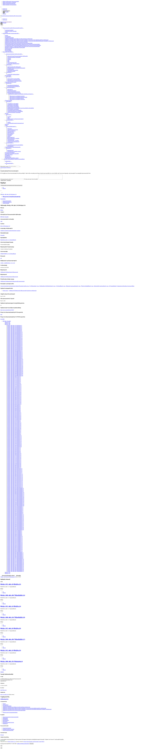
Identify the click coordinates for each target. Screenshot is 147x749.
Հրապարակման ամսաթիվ (13, 57)
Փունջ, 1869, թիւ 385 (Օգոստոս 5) (14, 470)
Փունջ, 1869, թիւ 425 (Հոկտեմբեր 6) (15, 510)
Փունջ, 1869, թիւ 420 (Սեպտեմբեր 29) (15, 504)
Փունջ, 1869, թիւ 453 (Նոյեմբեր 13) (15, 539)
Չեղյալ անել (3, 180)
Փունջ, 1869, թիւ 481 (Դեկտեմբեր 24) (15, 566)
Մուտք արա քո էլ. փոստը (6, 179)
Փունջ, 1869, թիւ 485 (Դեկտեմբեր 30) (15, 570)
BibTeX (4, 188)
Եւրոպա (129, 286)
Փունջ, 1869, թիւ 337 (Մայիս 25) (14, 425)
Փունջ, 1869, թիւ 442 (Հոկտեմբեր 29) (15, 528)
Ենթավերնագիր (11, 71)
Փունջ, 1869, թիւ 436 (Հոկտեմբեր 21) (15, 522)
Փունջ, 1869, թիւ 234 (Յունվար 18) (14, 338)
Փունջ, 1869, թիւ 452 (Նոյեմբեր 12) (15, 538)
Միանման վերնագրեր (12, 70)
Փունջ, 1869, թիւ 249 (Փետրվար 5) (15, 354)
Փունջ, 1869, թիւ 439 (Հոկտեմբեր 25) (15, 525)
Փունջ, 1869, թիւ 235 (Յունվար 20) (14, 339)
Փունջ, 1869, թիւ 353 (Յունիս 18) (14, 441)
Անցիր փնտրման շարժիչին (9, 2)
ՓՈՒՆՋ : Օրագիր (4, 216)
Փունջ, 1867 (7, 322)
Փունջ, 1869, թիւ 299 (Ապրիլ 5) (14, 409)
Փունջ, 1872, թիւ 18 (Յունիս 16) (10, 584)
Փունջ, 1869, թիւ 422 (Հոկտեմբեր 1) (15, 506)
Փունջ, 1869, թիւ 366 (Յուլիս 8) (14, 451)
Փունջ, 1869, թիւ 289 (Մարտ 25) (14, 398)
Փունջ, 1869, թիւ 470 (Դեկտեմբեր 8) (15, 558)
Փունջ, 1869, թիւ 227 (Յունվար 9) (14, 330)
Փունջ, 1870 (7, 572)
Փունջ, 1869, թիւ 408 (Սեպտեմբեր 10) (15, 492)
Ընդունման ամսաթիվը (12, 105)
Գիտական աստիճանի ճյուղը (17, 98)
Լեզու (6, 125)
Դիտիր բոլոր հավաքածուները (10, 712)
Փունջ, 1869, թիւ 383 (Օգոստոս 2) (14, 468)
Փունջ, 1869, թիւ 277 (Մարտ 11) (14, 385)
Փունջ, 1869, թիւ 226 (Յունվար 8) (14, 329)
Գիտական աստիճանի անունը (17, 96)
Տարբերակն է (10, 131)
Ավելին (2, 671)
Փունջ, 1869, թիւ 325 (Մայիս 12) (14, 422)
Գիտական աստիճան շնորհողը (17, 99)
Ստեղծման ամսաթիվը (12, 103)
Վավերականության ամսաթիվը (15, 111)
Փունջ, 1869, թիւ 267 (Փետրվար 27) (15, 374)
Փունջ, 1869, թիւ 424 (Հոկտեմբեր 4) (15, 508)
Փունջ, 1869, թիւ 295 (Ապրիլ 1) (14, 405)
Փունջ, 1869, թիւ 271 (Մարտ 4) (14, 378)
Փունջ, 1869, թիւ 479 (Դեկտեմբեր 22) (15, 565)
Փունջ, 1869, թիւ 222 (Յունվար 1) (14, 325)
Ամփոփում (10, 89)
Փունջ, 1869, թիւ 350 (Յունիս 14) (14, 437)
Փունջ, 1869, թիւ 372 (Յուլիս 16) (14, 457)
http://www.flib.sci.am (4, 694)
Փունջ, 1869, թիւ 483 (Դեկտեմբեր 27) (15, 567)
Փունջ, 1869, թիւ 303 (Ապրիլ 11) (14, 413)
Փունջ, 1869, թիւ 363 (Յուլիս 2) (14, 447)
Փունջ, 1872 (7, 573)
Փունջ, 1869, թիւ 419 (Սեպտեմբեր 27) (15, 503)
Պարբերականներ (9, 37)
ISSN (8, 60)
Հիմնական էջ (4, 699)
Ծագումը (8, 148)
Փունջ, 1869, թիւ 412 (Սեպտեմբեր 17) (15, 495)
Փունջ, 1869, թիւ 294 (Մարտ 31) (14, 404)
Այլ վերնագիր (10, 69)
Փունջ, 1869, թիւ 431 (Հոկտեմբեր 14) (15, 516)
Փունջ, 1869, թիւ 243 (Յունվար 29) (14, 348)
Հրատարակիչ (8, 100)
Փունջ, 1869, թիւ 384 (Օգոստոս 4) (14, 469)
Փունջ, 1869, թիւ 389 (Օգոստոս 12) (15, 475)
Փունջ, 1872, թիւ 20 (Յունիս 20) (10, 628)
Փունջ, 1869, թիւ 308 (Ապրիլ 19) (14, 417)
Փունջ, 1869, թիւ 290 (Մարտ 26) (14, 399)
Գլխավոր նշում (8, 154)
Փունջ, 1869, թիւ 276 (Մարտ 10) (14, 384)
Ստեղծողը (8, 72)
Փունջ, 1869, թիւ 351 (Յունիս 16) (14, 439)
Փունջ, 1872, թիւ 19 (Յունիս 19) (10, 650)
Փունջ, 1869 (7, 324)
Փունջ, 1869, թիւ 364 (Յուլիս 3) (14, 448)
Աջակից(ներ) (8, 75)
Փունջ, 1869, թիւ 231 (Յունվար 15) (14, 335)
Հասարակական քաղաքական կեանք (9, 286)
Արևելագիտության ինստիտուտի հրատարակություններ (19, 43)
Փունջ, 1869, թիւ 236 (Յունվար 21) (14, 340)
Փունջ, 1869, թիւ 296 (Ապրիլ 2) (14, 406)
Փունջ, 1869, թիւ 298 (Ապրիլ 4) (14, 408)
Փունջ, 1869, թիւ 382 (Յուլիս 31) (14, 467)
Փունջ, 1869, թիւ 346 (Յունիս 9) (14, 434)
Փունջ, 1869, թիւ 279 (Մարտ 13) (14, 387)
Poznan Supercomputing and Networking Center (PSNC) (33, 741)
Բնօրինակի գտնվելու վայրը (14, 151)
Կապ (6, 32)
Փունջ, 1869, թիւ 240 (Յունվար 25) (14, 345)
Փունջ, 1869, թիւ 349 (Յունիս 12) (14, 436)
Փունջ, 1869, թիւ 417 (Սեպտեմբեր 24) (15, 501)
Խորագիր (8, 76)
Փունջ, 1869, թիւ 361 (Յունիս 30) (14, 446)
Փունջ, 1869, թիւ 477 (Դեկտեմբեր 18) (15, 563)
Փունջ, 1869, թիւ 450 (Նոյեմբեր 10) (15, 536)
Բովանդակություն (11, 90)
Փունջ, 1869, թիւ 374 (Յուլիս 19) (14, 458)
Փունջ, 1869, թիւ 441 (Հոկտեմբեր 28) (15, 527)
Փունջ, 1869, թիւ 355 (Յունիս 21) (14, 442)
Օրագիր (2, 235)
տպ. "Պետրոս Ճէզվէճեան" (84, 286)
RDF (1, 314)
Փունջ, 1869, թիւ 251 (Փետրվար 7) (15, 357)
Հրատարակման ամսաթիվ (13, 112)
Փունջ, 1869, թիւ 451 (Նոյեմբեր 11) (15, 537)
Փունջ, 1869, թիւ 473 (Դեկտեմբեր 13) (15, 560)
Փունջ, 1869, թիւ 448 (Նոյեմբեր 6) (14, 534)
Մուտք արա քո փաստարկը (31, 179)
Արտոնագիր (10, 146)
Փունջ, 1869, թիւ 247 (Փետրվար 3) (15, 352)
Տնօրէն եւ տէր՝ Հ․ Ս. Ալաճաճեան (8, 239)
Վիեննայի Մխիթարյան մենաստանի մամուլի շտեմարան (18, 38)
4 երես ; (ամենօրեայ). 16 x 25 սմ (7, 262)
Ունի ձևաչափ (10, 132)
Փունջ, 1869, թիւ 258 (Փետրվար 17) (15, 364)
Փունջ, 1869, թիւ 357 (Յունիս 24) (14, 444)
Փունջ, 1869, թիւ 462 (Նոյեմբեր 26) (15, 549)
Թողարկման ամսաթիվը (13, 106)
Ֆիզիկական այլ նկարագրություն (15, 118)
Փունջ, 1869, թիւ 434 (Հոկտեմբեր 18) (15, 519)
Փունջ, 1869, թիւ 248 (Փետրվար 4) (15, 353)
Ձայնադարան (8, 48)
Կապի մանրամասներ (8, 730)
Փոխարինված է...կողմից (13, 138)
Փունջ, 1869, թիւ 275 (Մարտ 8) (14, 383)
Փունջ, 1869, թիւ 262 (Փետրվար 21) (15, 369)
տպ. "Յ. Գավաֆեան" (111, 286)
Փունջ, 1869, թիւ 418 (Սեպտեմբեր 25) (15, 502)
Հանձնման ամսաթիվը (12, 104)
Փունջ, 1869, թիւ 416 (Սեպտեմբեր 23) (15, 500)
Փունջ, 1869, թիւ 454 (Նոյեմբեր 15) (15, 540)
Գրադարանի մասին (8, 27)
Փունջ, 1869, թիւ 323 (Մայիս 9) (14, 421)
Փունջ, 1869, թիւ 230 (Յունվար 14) (14, 334)
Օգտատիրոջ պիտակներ (13, 78)
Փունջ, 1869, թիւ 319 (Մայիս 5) (14, 420)
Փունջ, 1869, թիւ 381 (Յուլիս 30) (14, 466)
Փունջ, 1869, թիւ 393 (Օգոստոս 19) (15, 479)
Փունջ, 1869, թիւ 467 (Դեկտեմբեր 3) (15, 554)
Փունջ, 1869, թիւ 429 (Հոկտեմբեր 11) (15, 514)
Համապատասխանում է (13, 141)
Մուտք (4, 13)
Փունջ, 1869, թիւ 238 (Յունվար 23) (14, 342)
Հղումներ (9, 135)
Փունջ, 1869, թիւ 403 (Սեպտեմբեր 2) (15, 488)
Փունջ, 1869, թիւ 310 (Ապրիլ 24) (14, 418)
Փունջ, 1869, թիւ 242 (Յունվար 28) (14, 347)
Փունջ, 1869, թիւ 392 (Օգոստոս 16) (15, 478)
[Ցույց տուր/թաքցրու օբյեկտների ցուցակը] (3, 159)
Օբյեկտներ (8, 161)
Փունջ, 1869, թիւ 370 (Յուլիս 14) (14, 455)
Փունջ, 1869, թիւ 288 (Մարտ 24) (14, 397)
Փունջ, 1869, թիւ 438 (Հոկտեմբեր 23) (15, 524)
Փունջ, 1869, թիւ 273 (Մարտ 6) (14, 381)
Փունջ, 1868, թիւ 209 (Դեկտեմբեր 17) (12, 639)
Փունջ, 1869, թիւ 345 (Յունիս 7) (14, 433)
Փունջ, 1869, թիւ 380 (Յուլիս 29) (14, 465)
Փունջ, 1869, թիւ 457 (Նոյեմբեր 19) (15, 543)
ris (3, 187)
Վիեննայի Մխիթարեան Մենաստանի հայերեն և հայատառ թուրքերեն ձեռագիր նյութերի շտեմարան (29, 40)
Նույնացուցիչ (9, 119)
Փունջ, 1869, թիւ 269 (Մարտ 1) (14, 376)
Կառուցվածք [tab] (6, 203)
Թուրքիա (125, 286)
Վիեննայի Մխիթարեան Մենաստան (9, 272)
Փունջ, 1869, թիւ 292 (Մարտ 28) (14, 401)
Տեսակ (6, 113)
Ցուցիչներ (5, 51)
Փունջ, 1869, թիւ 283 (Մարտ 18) (14, 392)
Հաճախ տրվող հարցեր (10, 31)
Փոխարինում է (10, 137)
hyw (5, 8)
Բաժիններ (7, 155)
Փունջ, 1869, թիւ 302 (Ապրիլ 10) (14, 412)
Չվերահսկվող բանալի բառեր (14, 80)
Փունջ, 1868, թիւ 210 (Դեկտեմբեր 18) (12, 617)
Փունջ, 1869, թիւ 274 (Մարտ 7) (14, 382)
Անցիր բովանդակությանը (9, 3)
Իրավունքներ (9, 142)
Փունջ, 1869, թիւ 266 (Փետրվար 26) (15, 373)
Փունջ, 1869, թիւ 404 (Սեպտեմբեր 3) (15, 489)
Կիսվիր (6, 11)
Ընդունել (31, 743)
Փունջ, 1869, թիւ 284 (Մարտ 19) (14, 393)
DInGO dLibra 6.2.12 (12, 741)
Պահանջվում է (10, 139)
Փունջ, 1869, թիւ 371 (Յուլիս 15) (14, 456)
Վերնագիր (9, 64)
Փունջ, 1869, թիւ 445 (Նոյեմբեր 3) (14, 531)
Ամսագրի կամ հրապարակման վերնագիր (17, 56)
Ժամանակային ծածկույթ (13, 86)
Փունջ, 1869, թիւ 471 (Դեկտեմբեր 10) (15, 559)
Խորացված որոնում (5, 167)
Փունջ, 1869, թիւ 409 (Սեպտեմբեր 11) (15, 493)
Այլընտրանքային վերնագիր (14, 66)
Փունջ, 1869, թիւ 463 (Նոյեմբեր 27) (15, 550)
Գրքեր (6, 35)
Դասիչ (8, 122)
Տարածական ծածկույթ (13, 85)
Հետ (2, 24)
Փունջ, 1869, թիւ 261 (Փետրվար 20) (15, 368)
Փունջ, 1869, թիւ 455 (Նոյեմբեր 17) (15, 541)
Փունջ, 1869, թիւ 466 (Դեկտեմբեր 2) (15, 553)
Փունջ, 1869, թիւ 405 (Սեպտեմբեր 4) (15, 490)
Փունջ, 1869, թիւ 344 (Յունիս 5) (14, 432)
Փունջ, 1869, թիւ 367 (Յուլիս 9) (14, 452)
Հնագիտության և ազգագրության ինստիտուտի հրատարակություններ (22, 46)
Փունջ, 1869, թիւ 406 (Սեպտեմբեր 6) (15, 491)
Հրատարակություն (10, 152)
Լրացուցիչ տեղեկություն (13, 63)
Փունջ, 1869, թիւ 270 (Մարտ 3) (14, 377)
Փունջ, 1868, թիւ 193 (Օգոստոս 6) (11, 661)
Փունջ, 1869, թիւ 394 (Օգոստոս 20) (15, 480)
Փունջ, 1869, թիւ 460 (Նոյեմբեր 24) (15, 547)
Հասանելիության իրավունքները (15, 144)
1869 (1, 221)
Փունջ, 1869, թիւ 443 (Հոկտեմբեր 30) (15, 529)
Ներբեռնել (2, 198)
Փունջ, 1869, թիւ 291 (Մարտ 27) (14, 400)
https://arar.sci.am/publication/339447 (7, 309)
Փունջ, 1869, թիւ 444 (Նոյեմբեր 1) (14, 530)
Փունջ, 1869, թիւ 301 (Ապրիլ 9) (14, 411)
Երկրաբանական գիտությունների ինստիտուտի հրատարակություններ (22, 44)
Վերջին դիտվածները (9, 159)
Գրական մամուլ (23, 286)
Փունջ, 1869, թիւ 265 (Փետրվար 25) (15, 372)
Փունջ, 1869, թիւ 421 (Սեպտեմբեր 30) (15, 505)
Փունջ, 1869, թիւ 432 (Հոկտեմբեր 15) (15, 517)
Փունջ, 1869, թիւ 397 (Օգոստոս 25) (15, 483)
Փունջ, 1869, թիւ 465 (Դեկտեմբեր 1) (15, 552)
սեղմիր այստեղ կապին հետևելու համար (10, 230)
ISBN (8, 61)
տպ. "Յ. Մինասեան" (32, 286)
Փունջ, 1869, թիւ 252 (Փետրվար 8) (15, 358)
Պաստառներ (8, 50)
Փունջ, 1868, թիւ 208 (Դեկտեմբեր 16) (12, 595)
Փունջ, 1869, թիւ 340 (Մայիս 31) (14, 429)
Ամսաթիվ (8, 101)
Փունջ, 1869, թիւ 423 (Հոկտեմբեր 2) (15, 507)
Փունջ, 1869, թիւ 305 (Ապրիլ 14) (14, 416)
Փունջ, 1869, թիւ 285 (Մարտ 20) (14, 394)
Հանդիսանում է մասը (12, 129)
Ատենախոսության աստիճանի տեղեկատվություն (20, 93)
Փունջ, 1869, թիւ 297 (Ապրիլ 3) (14, 407)
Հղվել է (9, 136)
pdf (1, 258)
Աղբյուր (7, 124)
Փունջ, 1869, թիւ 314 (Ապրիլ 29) (14, 419)
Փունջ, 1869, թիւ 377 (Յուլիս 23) (14, 461)
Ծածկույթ (8, 83)
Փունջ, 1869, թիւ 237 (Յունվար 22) (14, 341)
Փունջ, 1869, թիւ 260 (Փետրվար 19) (15, 366)
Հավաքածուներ (7, 33)
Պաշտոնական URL (12, 62)
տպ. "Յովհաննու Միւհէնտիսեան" (45, 286)
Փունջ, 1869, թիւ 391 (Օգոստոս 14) (15, 477)
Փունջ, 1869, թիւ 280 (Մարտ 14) (14, 388)
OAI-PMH (2, 319)
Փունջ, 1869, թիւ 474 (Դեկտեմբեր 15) (15, 561)
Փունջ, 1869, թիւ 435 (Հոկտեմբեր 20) (15, 520)
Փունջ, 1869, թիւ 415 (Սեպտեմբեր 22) (15, 499)
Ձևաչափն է (10, 134)
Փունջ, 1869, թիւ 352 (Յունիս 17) (14, 440)
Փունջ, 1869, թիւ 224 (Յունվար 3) (14, 327)
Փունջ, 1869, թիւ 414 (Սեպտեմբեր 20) (15, 498)
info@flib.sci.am (3, 690)
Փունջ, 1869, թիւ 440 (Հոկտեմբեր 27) (15, 526)
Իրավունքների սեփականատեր (12, 147)
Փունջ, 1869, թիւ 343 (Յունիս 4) (14, 431)
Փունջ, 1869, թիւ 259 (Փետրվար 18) (15, 365)
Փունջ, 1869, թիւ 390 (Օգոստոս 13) (15, 476)
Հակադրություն (6, 10)
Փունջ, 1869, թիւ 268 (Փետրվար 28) (15, 375)
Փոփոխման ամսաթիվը (13, 109)
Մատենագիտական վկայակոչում (15, 123)
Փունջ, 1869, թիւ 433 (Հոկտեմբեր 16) (15, 518)
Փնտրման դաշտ (4, 166)
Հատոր (9, 58)
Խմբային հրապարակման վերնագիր (16, 67)
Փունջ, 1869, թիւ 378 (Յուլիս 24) (14, 463)
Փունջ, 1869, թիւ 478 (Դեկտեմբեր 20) (15, 564)
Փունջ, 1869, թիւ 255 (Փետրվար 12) (15, 361)
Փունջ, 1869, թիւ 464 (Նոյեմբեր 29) (15, 551)
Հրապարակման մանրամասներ (10, 717)
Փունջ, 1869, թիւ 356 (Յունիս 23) (14, 443)
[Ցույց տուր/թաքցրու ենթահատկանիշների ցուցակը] (5, 72)
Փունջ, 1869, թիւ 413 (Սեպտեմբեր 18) (15, 496)
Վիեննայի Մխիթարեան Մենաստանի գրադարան (12, 281)
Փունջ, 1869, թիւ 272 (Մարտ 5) (14, 380)
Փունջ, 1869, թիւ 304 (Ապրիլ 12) (14, 415)
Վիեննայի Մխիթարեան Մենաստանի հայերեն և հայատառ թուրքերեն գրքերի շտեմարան (26, 39)
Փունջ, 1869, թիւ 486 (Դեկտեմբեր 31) (15, 571)
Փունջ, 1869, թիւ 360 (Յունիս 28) (14, 445)
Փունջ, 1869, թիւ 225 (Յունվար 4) (14, 328)
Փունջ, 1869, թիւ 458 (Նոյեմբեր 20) (15, 544)
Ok (1, 745)
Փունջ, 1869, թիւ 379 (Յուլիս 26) (14, 464)
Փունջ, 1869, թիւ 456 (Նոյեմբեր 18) (15, 542)
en (6, 8)
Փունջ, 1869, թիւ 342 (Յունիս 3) (14, 430)
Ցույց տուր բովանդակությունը (11, 196)
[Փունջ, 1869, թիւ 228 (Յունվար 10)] (8, 194)
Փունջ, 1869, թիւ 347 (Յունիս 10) (14, 435)
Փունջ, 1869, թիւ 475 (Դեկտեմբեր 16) (15, 562)
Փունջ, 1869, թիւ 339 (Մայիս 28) (14, 428)
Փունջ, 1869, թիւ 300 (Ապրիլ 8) (14, 410)
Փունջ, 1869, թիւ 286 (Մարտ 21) (14, 395)
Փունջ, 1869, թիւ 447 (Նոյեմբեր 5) (14, 532)
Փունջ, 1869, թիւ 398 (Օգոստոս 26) (15, 484)
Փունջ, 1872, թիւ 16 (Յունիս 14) (10, 606)
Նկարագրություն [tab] (7, 200)
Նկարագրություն (9, 30)
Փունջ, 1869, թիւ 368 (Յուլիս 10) (14, 453)
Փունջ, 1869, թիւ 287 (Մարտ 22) (14, 396)
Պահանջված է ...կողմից (13, 140)
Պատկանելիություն (11, 126)
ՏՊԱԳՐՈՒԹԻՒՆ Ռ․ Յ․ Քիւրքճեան (8, 253)
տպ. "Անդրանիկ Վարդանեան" (98, 286)
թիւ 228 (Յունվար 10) (5, 226)
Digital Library (5, 290)
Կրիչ (8, 117)
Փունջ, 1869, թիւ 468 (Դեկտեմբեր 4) (15, 555)
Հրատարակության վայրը (13, 91)
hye (3, 8)
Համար (9, 59)
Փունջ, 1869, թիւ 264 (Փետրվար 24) (15, 371)
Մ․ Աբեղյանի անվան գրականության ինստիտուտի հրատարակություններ (23, 45)
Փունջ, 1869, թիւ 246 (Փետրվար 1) (15, 351)
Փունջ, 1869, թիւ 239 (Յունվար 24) (14, 344)
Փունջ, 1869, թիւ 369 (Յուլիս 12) (14, 454)
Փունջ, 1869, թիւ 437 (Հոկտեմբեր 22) (15, 523)
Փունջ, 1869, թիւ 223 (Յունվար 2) (14, 326)
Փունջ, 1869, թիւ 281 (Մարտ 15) (14, 389)
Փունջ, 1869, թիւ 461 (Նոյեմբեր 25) (15, 548)
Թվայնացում (10, 150)
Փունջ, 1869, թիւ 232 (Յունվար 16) (14, 336)
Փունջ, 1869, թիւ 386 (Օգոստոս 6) (14, 471)
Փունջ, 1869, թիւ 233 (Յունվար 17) (14, 337)
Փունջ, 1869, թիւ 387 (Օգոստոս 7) (14, 472)
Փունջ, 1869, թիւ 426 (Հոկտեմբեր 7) (15, 511)
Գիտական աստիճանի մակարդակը (18, 97)
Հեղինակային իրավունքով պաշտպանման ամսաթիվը (20, 108)
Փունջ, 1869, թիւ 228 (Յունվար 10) (14, 332)
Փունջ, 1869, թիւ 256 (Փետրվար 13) (15, 362)
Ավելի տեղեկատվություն (23, 743)
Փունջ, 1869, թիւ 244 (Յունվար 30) (14, 349)
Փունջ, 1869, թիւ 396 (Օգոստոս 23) (15, 482)
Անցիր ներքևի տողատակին (9, 4)
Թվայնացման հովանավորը (14, 92)
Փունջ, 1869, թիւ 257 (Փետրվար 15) (15, 363)
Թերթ (1, 210)
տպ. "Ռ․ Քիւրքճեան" (58, 286)
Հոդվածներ (8, 36)
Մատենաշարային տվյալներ (12, 153)
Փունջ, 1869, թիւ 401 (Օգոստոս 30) (15, 487)
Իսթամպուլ (120, 286)
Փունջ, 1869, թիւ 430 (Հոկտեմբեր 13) (15, 515)
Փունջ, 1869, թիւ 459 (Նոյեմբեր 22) (15, 546)
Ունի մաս (9, 128)
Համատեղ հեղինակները (13, 74)
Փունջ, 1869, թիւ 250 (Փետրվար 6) (15, 356)
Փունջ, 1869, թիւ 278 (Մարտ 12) (14, 386)
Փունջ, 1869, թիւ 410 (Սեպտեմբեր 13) (15, 494)
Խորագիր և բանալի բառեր (13, 79)
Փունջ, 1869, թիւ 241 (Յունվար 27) (14, 346)
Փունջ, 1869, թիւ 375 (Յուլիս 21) (14, 459)
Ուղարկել (9, 180)
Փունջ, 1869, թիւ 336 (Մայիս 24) (14, 424)
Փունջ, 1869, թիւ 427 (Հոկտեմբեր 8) (15, 512)
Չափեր (9, 116)
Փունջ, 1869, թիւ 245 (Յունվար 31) (14, 350)
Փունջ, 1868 (7, 323)
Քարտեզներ (8, 49)
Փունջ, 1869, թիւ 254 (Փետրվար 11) (15, 360)
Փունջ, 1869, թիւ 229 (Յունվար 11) (14, 333)
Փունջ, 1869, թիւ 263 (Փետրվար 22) (15, 370)
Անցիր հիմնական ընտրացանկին (11, 1)
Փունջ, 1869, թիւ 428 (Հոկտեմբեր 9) (15, 513)
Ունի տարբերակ (11, 130)
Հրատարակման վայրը (10, 82)
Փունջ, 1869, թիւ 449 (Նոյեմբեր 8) (14, 535)
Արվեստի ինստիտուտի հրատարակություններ (16, 42)
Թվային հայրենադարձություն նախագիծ (15, 47)
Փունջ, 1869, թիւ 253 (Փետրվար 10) (15, 359)
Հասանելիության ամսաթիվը (14, 110)
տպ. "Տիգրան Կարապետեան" (70, 286)
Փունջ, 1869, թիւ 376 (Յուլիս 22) (14, 460)
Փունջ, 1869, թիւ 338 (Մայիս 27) (14, 427)
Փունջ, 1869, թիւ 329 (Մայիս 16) (14, 423)
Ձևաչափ (8, 114)
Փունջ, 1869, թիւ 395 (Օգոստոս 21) (15, 481)
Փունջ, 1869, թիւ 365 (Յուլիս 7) (14, 449)
